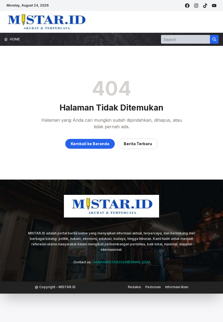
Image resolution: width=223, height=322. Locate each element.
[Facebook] (187, 5)
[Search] (214, 39)
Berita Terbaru (138, 143)
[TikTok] (205, 5)
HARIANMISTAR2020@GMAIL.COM (121, 262)
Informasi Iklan (176, 287)
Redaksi (134, 287)
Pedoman (153, 287)
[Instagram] (196, 5)
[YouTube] (214, 5)
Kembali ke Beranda (90, 143)
